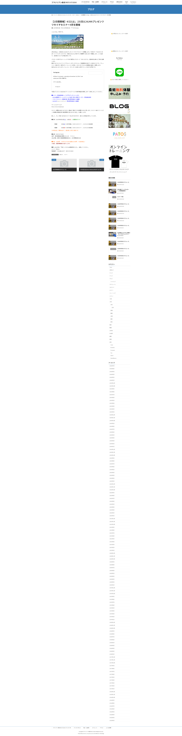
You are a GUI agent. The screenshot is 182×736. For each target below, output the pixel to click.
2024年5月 (112, 435)
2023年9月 (112, 458)
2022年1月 (112, 515)
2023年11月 (112, 452)
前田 (112, 310)
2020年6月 (112, 570)
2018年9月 (112, 631)
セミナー (66, 154)
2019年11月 (112, 590)
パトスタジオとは (77, 727)
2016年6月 (112, 709)
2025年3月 (112, 406)
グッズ (111, 275)
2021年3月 (112, 544)
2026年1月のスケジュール (123, 255)
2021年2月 (112, 547)
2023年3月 (112, 475)
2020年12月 (112, 553)
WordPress (85, 733)
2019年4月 (112, 610)
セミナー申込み (56, 149)
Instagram (56, 72)
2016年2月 (112, 720)
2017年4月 (112, 680)
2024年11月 (112, 417)
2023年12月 (112, 449)
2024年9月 (112, 423)
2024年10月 (112, 420)
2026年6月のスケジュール (123, 211)
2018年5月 (112, 642)
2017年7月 (112, 671)
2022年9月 (112, 492)
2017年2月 (112, 685)
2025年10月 (112, 386)
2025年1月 (112, 412)
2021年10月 (112, 524)
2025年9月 (112, 389)
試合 (111, 342)
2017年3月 (112, 683)
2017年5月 (112, 677)
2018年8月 (112, 634)
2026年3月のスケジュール (123, 241)
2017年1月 (112, 688)
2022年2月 (112, 512)
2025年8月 (112, 391)
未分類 (111, 333)
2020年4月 (112, 576)
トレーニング (113, 293)
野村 (112, 322)
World (112, 355)
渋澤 (112, 316)
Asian (112, 344)
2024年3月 (112, 440)
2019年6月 (112, 605)
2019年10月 (112, 593)
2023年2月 (112, 478)
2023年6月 (112, 466)
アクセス (72, 136)
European (113, 350)
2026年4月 (112, 371)
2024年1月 (112, 446)
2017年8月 (112, 668)
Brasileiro (113, 347)
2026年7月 (112, 365)
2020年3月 (112, 579)
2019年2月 (112, 616)
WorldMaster (113, 358)
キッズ (111, 273)
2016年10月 (112, 697)
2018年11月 (112, 625)
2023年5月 (112, 469)
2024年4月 (112, 438)
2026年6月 (112, 368)
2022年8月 (112, 495)
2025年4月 (112, 403)
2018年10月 (112, 628)
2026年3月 (112, 374)
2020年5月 (112, 573)
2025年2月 (112, 409)
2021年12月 (112, 518)
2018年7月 (112, 636)
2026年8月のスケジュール (123, 182)
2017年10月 (112, 662)
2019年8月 (112, 599)
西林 (112, 319)
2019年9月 (112, 596)
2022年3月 (112, 510)
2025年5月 (112, 400)
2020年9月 (112, 561)
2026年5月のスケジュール (123, 218)
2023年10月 (112, 455)
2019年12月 (112, 587)
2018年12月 (112, 622)
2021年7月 (112, 533)
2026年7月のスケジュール (123, 204)
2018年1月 (112, 654)
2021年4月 (112, 541)
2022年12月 (112, 484)
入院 (113, 307)
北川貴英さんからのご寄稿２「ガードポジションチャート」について (123, 234)
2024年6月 (112, 432)
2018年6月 (112, 639)
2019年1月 (112, 619)
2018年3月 (112, 648)
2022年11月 (112, 487)
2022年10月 (112, 489)
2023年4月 (112, 472)
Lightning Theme (91, 733)
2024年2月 (112, 443)
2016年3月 (112, 717)
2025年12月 (112, 383)
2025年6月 (112, 397)
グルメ (111, 278)
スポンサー (112, 287)
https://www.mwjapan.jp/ (58, 106)
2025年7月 (112, 394)
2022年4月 (112, 507)
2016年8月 (112, 703)
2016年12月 (112, 691)
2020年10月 (112, 559)
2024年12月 (112, 414)
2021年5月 (112, 538)
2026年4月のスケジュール (123, 225)
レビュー (112, 296)
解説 (111, 339)
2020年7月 (112, 567)
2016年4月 (112, 714)
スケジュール (112, 284)
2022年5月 (112, 504)
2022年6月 (112, 501)
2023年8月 (112, 461)
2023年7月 (112, 463)
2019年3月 (112, 613)
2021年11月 (112, 521)
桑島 (112, 313)
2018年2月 (112, 651)
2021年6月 (112, 536)
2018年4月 (112, 645)
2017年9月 (112, 665)
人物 (111, 301)
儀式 (111, 324)
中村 (112, 304)
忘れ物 (111, 330)
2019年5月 (112, 608)
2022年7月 (112, 498)
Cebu (111, 267)
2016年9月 (112, 700)
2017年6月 (112, 674)
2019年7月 (112, 602)
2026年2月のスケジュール (123, 248)
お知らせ (61, 154)
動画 (111, 327)
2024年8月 (112, 426)
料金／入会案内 (86, 727)
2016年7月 (112, 706)
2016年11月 (112, 694)
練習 (111, 336)
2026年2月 (112, 377)
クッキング (113, 281)
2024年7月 (112, 429)
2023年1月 (112, 481)
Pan (111, 353)
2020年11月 (112, 556)
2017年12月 (112, 657)
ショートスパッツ (61, 101)
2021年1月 (112, 550)
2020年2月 (112, 582)
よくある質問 (108, 727)
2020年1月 (112, 585)
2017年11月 (112, 659)
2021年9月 (112, 527)
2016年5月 (112, 711)
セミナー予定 (120, 196)
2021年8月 (112, 530)
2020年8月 (112, 564)
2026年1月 (112, 380)
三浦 (111, 299)
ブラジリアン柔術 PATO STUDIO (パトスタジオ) (62, 727)
